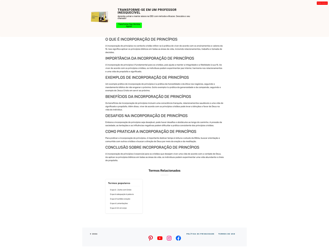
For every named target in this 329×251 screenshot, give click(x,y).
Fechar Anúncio (322, 3)
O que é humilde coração (120, 199)
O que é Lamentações (119, 203)
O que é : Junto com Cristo (120, 190)
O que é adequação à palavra (122, 194)
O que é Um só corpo (118, 208)
